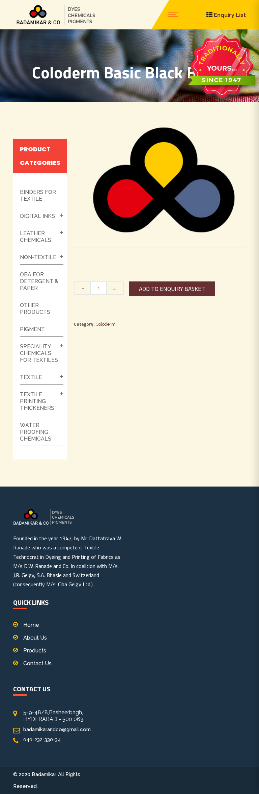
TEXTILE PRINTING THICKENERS (37, 401)
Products (34, 650)
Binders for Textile (38, 195)
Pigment (32, 329)
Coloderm (106, 324)
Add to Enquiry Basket (172, 288)
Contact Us (37, 663)
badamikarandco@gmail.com (57, 729)
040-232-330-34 (42, 740)
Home (31, 625)
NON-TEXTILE (38, 257)
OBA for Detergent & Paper (39, 281)
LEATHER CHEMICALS (35, 236)
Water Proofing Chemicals (35, 432)
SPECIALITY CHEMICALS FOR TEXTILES (39, 353)
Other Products (35, 308)
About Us (35, 638)
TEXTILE (31, 377)
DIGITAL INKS (37, 216)
